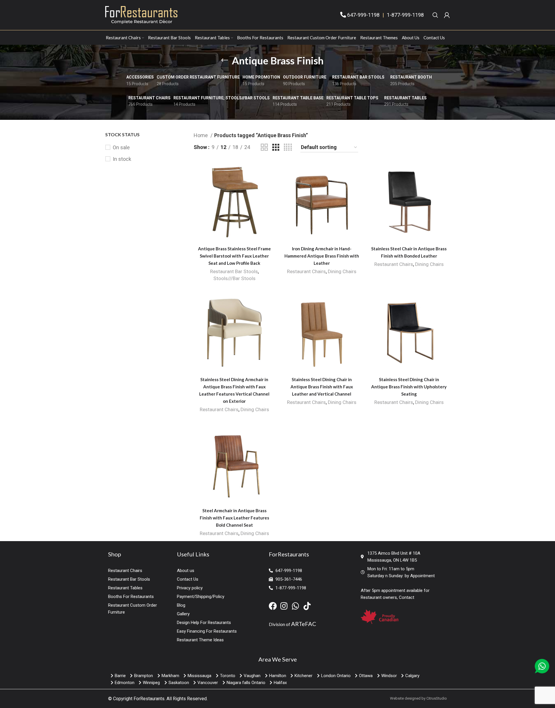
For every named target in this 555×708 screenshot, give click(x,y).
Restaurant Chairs (306, 271)
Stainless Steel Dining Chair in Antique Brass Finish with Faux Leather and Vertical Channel (322, 386)
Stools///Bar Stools (234, 278)
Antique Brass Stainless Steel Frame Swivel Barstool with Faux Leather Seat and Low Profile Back (234, 256)
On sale (121, 147)
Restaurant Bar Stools (234, 271)
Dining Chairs (342, 271)
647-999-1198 (363, 15)
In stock (122, 159)
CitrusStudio (436, 698)
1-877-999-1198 (405, 15)
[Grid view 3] (275, 147)
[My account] (447, 15)
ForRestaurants (149, 698)
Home (201, 135)
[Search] (435, 15)
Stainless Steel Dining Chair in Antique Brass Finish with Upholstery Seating (409, 386)
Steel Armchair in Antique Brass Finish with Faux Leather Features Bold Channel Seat (234, 518)
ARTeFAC (303, 623)
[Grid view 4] (288, 147)
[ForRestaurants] (141, 15)
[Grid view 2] (264, 147)
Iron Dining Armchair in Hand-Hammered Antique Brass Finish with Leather (321, 256)
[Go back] (224, 60)
